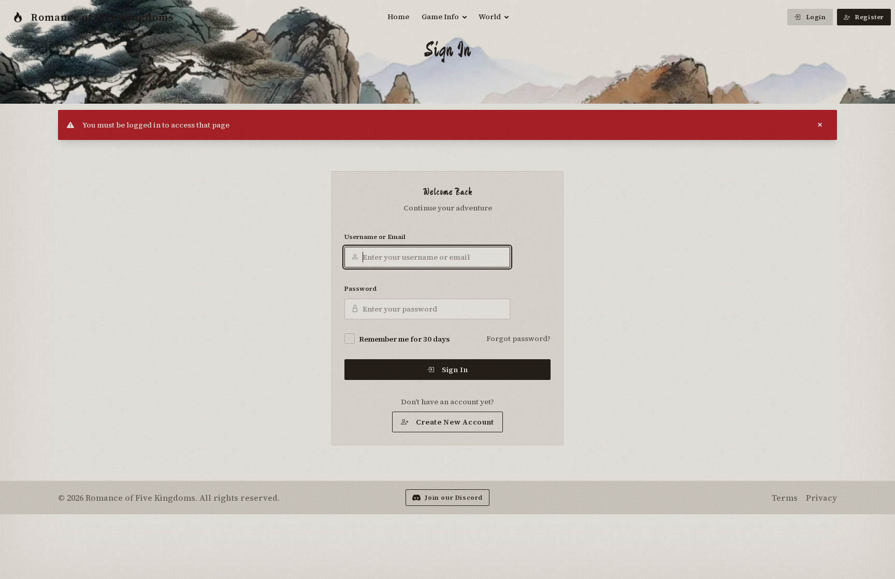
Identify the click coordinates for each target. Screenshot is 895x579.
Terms (785, 497)
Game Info (440, 16)
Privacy (821, 497)
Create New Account (455, 422)
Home (398, 16)
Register (869, 17)
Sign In (455, 369)
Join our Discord (454, 497)
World (490, 16)
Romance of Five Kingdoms (102, 17)
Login (816, 17)
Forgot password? (518, 338)
